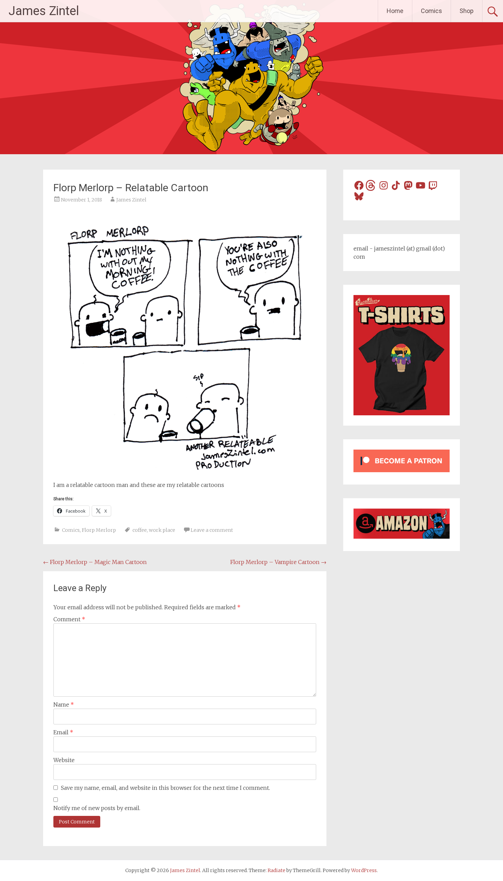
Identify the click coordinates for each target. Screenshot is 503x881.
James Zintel (44, 11)
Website (64, 760)
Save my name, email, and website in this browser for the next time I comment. (165, 787)
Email (63, 732)
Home (395, 10)
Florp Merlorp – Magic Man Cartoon (95, 562)
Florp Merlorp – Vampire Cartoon (278, 562)
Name (63, 704)
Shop (467, 10)
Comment (69, 619)
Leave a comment (212, 530)
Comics (431, 10)
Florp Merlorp (99, 530)
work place (162, 530)
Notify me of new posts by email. (96, 808)
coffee (139, 530)
